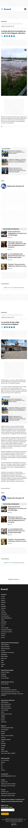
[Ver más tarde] (2, 36)
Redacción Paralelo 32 (15, 186)
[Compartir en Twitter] (9, 36)
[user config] (25, 9)
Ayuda (21, 821)
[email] (12, 36)
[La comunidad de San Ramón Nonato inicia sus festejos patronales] (4, 256)
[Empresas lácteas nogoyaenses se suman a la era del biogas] (4, 234)
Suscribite (5, 814)
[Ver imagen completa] (25, 50)
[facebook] (7, 36)
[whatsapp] (4, 36)
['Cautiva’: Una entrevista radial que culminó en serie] (4, 266)
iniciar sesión (10, 287)
